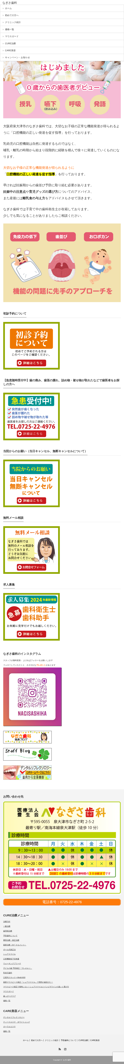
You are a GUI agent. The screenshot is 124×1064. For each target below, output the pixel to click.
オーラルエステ (9, 1027)
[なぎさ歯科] (27, 3)
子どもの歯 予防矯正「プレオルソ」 (17, 968)
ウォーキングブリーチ (12, 963)
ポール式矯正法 (9, 950)
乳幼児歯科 (7, 973)
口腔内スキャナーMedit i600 (14, 977)
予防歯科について (10, 936)
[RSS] (59, 1048)
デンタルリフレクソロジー (14, 1017)
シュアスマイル (9, 954)
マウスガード (12, 36)
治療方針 (6, 921)
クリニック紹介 (13, 22)
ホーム (8, 8)
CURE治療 (10, 43)
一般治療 (6, 926)
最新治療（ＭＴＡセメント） (14, 945)
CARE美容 (10, 50)
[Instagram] (64, 1048)
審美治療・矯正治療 (11, 940)
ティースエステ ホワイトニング (16, 1022)
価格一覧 (9, 29)
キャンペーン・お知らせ (17, 57)
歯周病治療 (7, 931)
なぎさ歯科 (67, 1060)
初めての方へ (12, 15)
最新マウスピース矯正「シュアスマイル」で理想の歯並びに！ (28, 982)
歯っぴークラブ (9, 996)
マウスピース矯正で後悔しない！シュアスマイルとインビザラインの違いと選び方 (36, 987)
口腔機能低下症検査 (11, 959)
